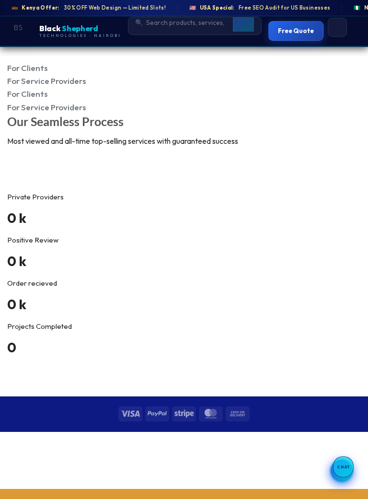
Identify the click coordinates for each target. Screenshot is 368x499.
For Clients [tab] (27, 68)
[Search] (243, 22)
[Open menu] (337, 27)
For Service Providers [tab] (46, 81)
